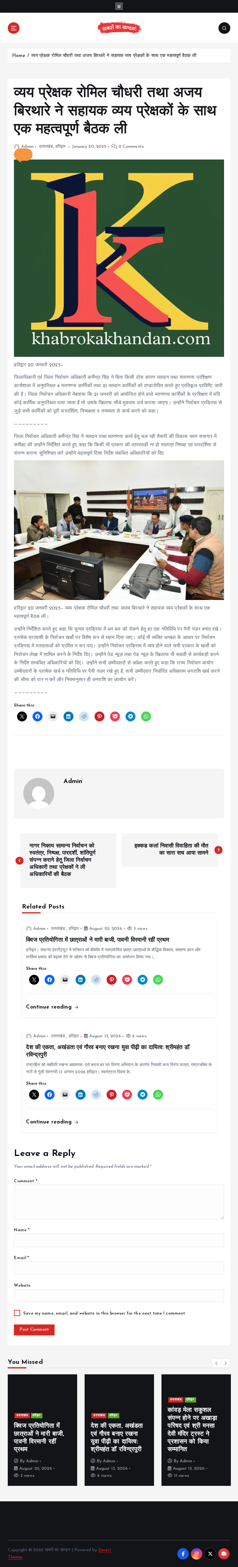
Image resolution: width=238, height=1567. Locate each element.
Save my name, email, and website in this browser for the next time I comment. (104, 1313)
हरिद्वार (60, 146)
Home (18, 56)
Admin (27, 146)
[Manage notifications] (223, 1553)
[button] (23, 154)
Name (21, 1230)
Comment (25, 1181)
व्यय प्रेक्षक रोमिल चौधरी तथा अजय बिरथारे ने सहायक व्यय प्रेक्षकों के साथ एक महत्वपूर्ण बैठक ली (113, 56)
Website (22, 1286)
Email (21, 1258)
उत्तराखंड (46, 146)
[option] (42, 1430)
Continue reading (49, 1007)
